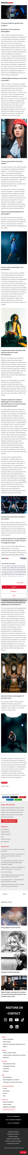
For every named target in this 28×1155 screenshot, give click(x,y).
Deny (14, 595)
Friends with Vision (6, 839)
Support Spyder (7, 1041)
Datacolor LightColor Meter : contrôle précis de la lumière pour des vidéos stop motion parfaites (13, 855)
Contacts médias (7, 1104)
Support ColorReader (8, 1039)
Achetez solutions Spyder (9, 1052)
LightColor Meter (5, 832)
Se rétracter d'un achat (8, 1109)
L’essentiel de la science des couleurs (12, 1082)
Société (5, 1088)
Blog (7, 786)
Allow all (14, 587)
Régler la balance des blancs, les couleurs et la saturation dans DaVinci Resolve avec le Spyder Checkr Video (13, 994)
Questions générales (8, 1102)
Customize (13, 591)
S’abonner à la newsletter (9, 1107)
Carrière (5, 1093)
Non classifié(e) (5, 841)
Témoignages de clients (9, 1066)
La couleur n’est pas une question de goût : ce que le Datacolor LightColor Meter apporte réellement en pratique (12, 862)
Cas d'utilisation (5, 829)
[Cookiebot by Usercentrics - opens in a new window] (20, 558)
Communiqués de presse (9, 1063)
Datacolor (13, 1116)
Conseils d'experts (6, 834)
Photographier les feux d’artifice (10, 927)
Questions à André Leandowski (10, 972)
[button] (6, 797)
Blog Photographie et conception (11, 1079)
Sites (4, 1096)
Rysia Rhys (5, 782)
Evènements (6, 1068)
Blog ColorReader (7, 1077)
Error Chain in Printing (6, 872)
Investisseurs (6, 1091)
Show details (20, 582)
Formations (6, 1071)
